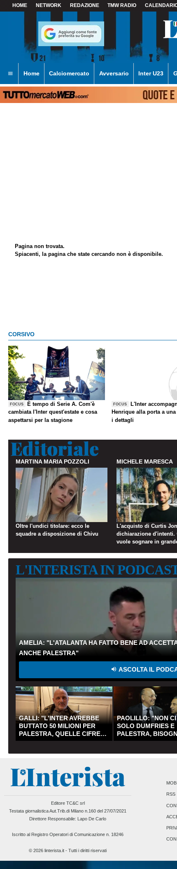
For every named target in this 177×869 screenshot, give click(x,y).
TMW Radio (121, 5)
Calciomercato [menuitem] (69, 73)
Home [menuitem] (31, 73)
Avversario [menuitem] (114, 73)
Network (48, 5)
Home (19, 5)
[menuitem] (10, 74)
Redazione (84, 5)
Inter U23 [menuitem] (150, 73)
